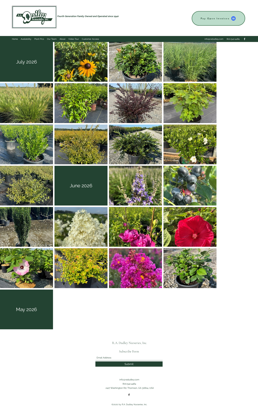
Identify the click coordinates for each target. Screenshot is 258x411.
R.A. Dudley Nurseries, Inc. (129, 343)
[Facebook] (244, 38)
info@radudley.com (214, 39)
